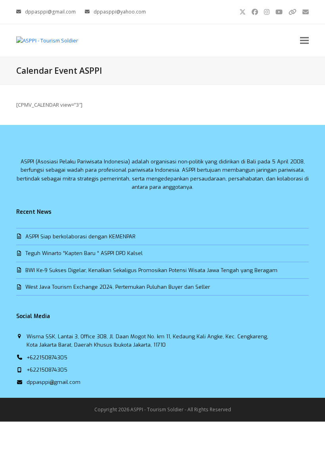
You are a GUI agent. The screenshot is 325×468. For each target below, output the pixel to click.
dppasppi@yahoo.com (120, 11)
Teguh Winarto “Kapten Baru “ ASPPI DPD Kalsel (84, 253)
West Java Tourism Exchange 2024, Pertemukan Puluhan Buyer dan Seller (117, 287)
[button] (304, 40)
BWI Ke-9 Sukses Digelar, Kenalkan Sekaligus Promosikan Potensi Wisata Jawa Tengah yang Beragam (151, 270)
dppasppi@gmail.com (50, 11)
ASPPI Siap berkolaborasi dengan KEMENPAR (80, 236)
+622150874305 (47, 357)
